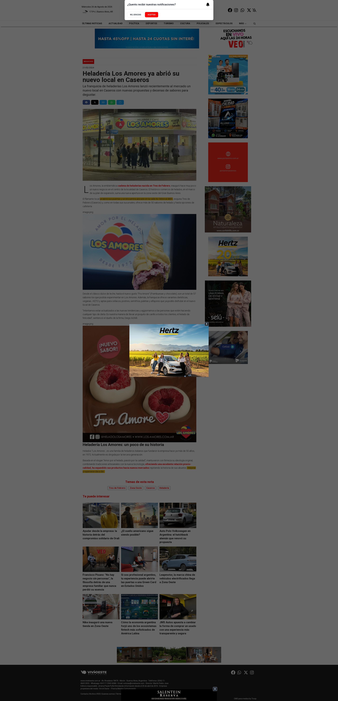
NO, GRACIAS (135, 15)
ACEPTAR (152, 15)
